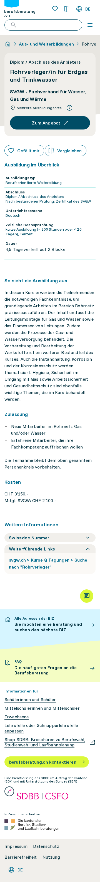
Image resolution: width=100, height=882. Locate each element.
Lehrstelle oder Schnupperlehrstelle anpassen (41, 728)
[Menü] (90, 25)
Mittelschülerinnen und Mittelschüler (42, 708)
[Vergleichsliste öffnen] (66, 8)
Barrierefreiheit (20, 857)
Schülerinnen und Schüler (30, 699)
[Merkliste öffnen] (55, 8)
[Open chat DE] (86, 596)
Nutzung (51, 857)
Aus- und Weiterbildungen (46, 44)
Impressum (16, 846)
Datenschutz (46, 846)
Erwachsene (16, 716)
